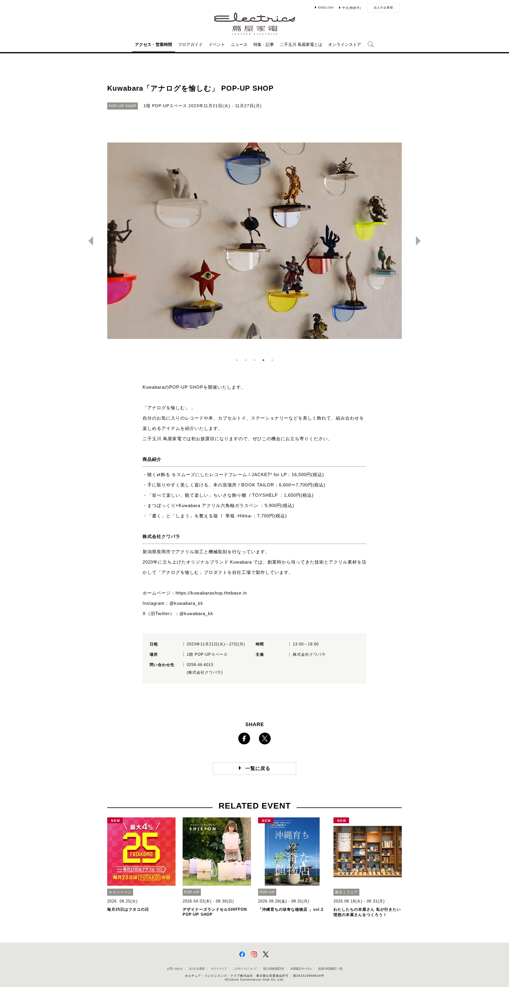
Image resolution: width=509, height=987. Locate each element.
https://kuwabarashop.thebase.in (211, 592)
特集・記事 (263, 44)
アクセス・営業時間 (153, 44)
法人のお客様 (383, 7)
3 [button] (254, 360)
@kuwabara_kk (186, 603)
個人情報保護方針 (273, 968)
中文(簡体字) (351, 7)
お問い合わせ (175, 968)
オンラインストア (344, 44)
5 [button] (272, 360)
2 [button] (246, 360)
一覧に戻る (257, 768)
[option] (254, 240)
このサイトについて (245, 968)
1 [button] (237, 360)
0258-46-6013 (200, 665)
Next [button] (420, 241)
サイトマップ (219, 968)
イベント (217, 44)
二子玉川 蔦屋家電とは (301, 44)
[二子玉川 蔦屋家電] (254, 32)
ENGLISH (325, 7)
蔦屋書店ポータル (301, 968)
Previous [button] (88, 241)
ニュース (239, 44)
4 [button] (263, 360)
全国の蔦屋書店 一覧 (330, 968)
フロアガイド (190, 44)
